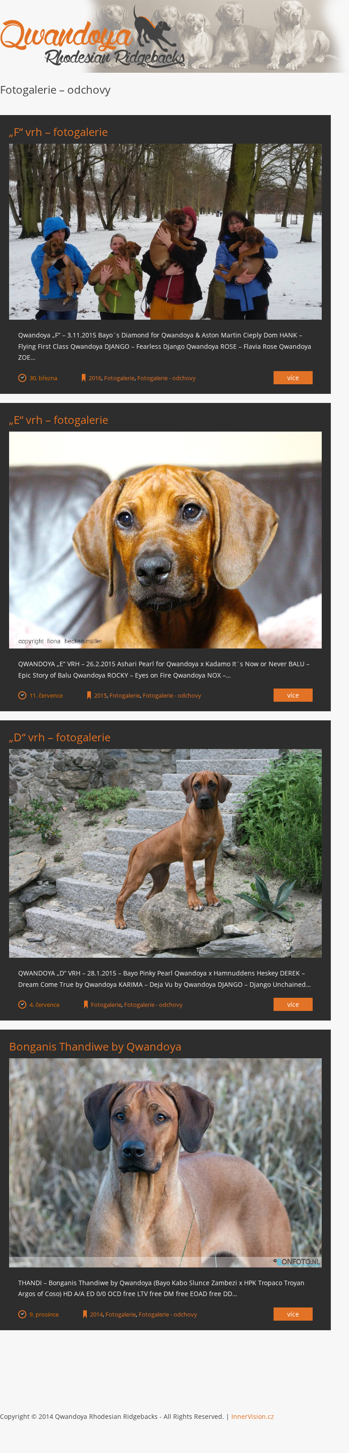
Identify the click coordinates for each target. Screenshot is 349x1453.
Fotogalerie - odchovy (166, 378)
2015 (100, 695)
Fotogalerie (119, 378)
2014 (96, 1314)
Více (293, 377)
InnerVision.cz (252, 1416)
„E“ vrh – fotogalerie (58, 419)
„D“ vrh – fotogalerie (59, 736)
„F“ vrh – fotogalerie (58, 131)
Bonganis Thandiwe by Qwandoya (95, 1046)
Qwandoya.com (93, 36)
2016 (95, 378)
